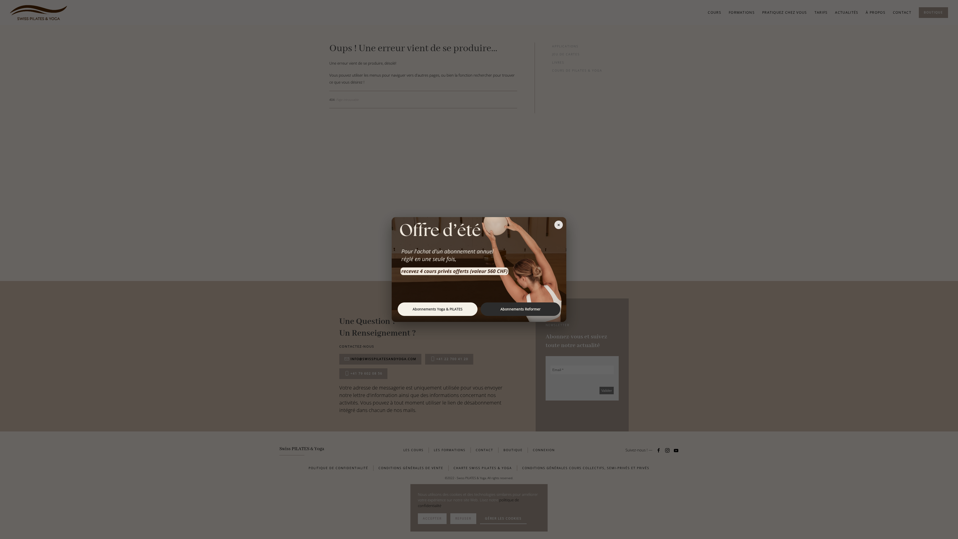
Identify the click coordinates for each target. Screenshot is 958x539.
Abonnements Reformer (520, 309)
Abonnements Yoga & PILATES (438, 309)
